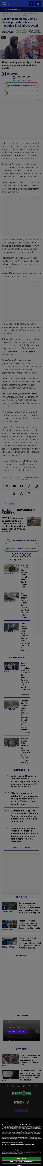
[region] (21, 1142)
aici (28, 1137)
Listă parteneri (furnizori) (7, 1154)
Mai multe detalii (27, 1129)
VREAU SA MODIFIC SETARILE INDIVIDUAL (21, 1162)
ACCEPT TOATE (21, 1158)
